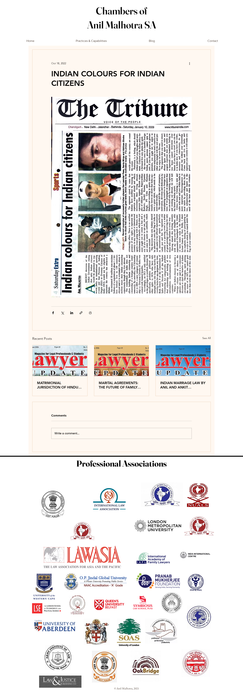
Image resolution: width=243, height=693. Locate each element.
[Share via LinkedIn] (71, 313)
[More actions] (189, 63)
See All (206, 338)
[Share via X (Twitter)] (62, 313)
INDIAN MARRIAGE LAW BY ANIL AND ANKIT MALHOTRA (182, 385)
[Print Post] (90, 313)
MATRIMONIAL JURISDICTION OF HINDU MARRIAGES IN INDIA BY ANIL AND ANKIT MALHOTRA (57, 385)
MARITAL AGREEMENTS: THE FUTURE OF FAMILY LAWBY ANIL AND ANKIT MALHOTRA (119, 385)
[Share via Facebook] (53, 313)
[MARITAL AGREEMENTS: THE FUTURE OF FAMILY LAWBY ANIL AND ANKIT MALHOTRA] (121, 360)
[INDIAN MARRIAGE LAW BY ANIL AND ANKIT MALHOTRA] (183, 360)
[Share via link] (81, 313)
